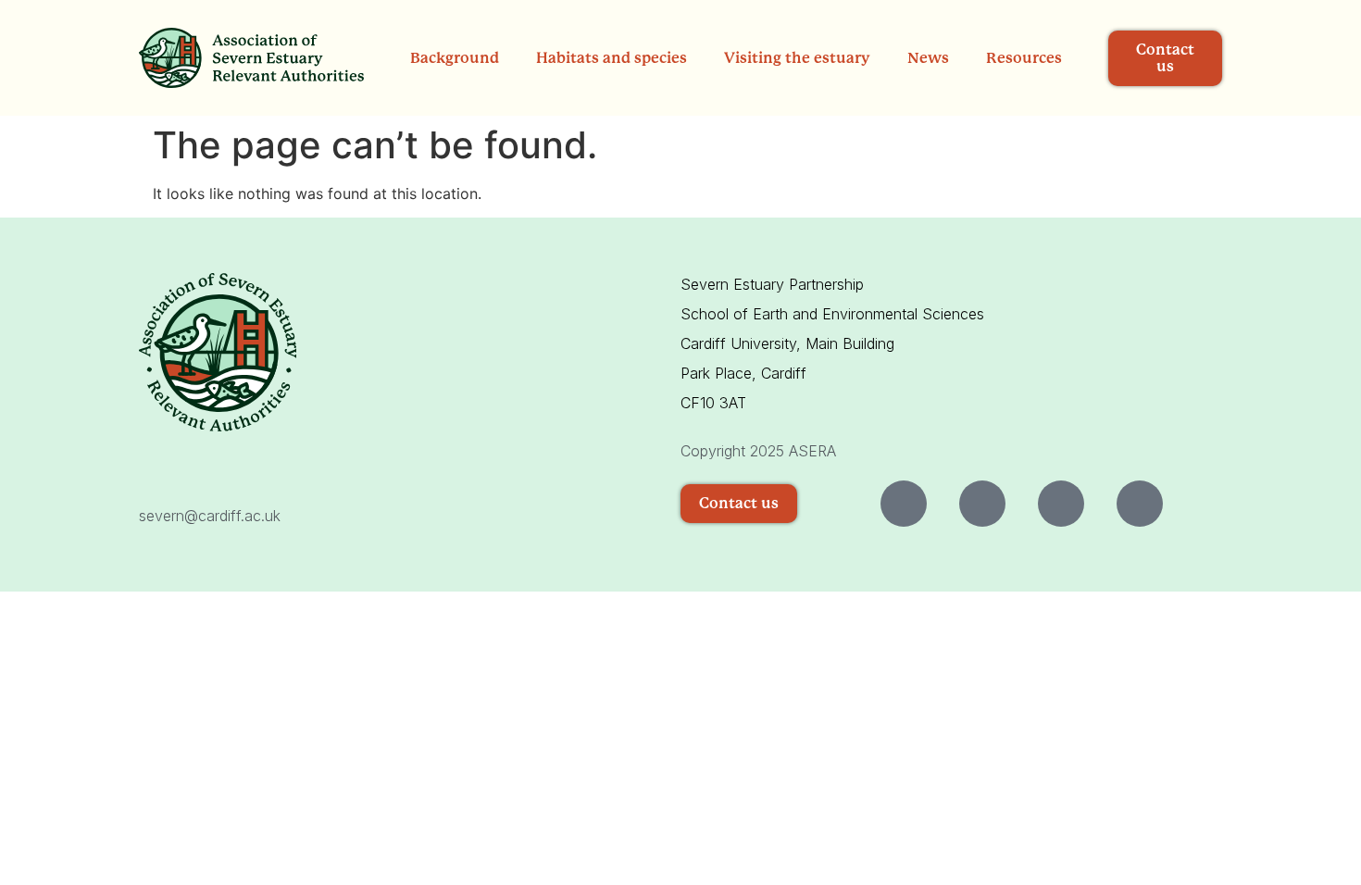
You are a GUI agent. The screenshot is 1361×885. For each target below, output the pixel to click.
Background (454, 58)
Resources (1024, 58)
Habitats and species (611, 58)
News (928, 58)
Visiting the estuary (797, 58)
